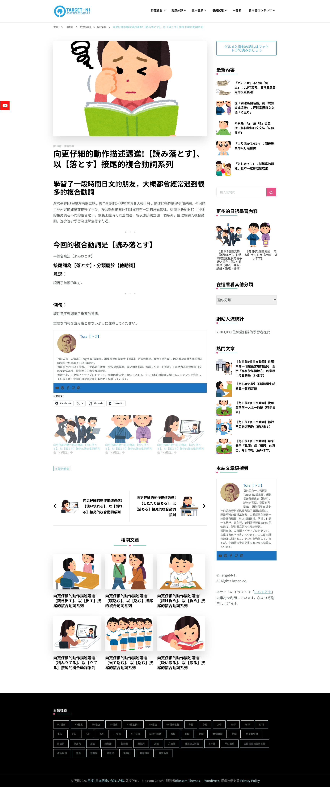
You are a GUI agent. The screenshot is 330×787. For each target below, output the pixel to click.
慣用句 (77, 743)
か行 (205, 724)
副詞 (173, 734)
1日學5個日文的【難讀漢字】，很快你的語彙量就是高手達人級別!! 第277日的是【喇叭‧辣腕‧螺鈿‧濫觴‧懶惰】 (229, 259)
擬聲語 (124, 743)
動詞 (201, 734)
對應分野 (177, 10)
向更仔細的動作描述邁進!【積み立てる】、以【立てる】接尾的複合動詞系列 (75, 662)
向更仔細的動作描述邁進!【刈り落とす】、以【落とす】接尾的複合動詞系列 (180, 446)
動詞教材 (217, 734)
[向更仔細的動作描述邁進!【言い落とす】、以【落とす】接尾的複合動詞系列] (77, 429)
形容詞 (61, 743)
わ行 (102, 734)
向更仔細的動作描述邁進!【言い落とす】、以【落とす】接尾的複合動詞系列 (76, 446)
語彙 (78, 753)
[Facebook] (68, 388)
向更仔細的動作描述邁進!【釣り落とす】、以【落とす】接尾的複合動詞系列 (128, 446)
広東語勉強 (252, 734)
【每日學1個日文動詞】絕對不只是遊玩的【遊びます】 (254, 424)
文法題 (172, 743)
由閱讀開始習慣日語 (254, 743)
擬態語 (108, 743)
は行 (261, 724)
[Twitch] (73, 388)
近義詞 (110, 753)
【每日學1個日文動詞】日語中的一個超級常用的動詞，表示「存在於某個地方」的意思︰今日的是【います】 (255, 368)
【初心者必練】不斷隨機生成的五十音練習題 (255, 386)
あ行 (190, 724)
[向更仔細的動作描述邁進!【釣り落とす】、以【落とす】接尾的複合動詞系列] (129, 429)
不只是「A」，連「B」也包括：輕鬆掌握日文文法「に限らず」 (254, 128)
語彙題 (94, 753)
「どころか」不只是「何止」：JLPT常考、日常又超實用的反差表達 (255, 87)
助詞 (187, 734)
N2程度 (57, 146)
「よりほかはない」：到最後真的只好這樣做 (254, 145)
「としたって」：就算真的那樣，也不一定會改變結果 (254, 165)
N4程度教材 (133, 724)
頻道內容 (163, 753)
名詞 (234, 734)
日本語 (212, 743)
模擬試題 (218, 10)
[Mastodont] (78, 388)
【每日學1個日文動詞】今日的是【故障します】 (258, 254)
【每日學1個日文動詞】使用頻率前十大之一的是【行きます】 (255, 407)
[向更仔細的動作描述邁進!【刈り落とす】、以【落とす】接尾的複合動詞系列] (181, 429)
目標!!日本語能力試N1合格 (105, 780)
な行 (247, 724)
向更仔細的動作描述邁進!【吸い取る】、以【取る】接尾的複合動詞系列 (181, 662)
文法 (156, 743)
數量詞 (141, 743)
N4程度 (113, 724)
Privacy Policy (250, 780)
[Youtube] (57, 388)
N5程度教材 (172, 724)
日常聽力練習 (192, 743)
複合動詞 (69, 146)
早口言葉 (230, 743)
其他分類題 (155, 734)
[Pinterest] (62, 388)
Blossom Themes (187, 780)
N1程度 (61, 724)
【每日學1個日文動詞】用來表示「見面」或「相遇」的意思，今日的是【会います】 (255, 445)
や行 (73, 734)
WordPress (211, 780)
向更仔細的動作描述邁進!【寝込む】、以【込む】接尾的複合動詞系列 (129, 600)
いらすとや (262, 591)
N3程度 (96, 724)
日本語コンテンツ (260, 10)
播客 (92, 743)
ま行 (59, 734)
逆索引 (127, 753)
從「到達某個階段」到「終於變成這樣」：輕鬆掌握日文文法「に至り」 (254, 107)
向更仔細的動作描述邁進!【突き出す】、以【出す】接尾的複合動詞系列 (77, 600)
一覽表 (237, 10)
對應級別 (157, 10)
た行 (233, 724)
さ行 (219, 724)
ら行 (88, 734)
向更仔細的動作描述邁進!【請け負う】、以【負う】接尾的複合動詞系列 (181, 600)
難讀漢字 (145, 753)
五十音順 (197, 10)
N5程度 (153, 724)
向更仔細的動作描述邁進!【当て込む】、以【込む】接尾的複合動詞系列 (129, 662)
